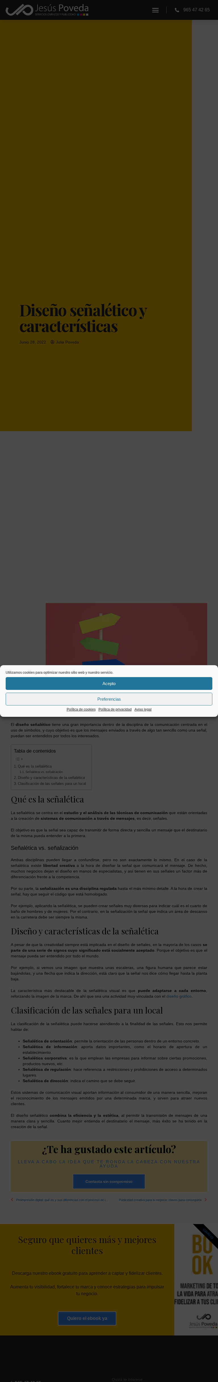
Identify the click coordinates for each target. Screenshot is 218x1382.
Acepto (109, 683)
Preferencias (109, 699)
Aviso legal (143, 709)
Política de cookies (81, 709)
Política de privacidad (115, 709)
